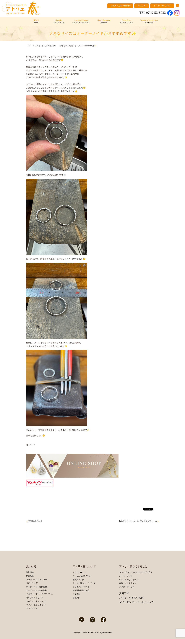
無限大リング (78, 580)
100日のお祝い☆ (35, 521)
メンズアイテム (32, 608)
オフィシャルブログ (162, 6)
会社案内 (76, 598)
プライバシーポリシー (82, 587)
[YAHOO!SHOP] (39, 483)
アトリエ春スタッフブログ (84, 583)
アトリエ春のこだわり (82, 576)
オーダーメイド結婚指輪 (36, 590)
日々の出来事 (51, 46)
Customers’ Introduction (149, 21)
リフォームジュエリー (35, 605)
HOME (36, 21)
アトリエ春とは (79, 572)
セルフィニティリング (35, 601)
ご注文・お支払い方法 (131, 597)
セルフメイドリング (34, 598)
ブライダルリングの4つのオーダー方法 (135, 572)
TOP (29, 46)
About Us (58, 21)
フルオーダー (40, 46)
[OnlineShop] (72, 465)
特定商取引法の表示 (81, 590)
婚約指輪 (30, 572)
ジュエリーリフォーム (128, 580)
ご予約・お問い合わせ (120, 6)
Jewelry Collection (81, 21)
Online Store (126, 21)
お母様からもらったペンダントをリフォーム (138, 521)
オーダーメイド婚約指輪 (36, 587)
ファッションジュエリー (36, 580)
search (177, 5)
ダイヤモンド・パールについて (136, 602)
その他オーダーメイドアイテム (39, 594)
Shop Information (103, 21)
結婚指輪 (30, 576)
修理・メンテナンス (127, 583)
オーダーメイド (125, 576)
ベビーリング (32, 583)
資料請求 (141, 6)
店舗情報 (76, 594)
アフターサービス (126, 587)
